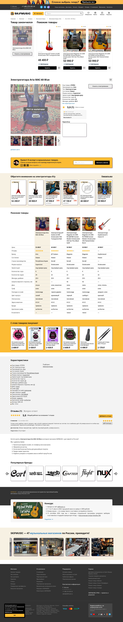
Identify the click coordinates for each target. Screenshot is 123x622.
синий (23, 392)
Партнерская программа (44, 584)
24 (25, 381)
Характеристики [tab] (19, 360)
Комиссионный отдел (94, 578)
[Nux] (104, 473)
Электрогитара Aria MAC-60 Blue (22, 48)
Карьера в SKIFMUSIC (43, 588)
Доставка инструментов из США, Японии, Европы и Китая (100, 573)
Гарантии (13, 579)
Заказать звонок (102, 163)
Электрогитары (40, 19)
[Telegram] (41, 7)
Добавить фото (15, 149)
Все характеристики (69, 103)
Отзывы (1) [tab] (16, 411)
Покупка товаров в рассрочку (97, 576)
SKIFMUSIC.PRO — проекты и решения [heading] (98, 593)
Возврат (81, 7)
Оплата (75, 7)
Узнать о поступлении (22, 54)
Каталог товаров (15, 572)
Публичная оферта (68, 577)
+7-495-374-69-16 (28, 6)
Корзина (109, 14)
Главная (13, 19)
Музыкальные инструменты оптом (46, 586)
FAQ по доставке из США (70, 574)
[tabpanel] (61, 383)
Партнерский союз (42, 577)
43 (34, 385)
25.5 (25, 383)
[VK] (27, 165)
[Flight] (87, 473)
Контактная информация (71, 584)
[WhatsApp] (21, 165)
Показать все (106, 176)
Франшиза (102, 7)
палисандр (27, 390)
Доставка (69, 7)
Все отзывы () (67, 117)
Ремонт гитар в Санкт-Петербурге (98, 583)
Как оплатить (14, 574)
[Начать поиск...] (81, 13)
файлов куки (8, 612)
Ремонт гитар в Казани (94, 585)
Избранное (88, 14)
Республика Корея (33, 373)
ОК (15, 615)
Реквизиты (40, 581)
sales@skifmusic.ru (28, 8)
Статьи (13, 581)
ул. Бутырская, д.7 (15, 8)
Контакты (109, 7)
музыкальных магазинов (46, 533)
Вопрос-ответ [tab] (31, 411)
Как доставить (15, 577)
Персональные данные (69, 579)
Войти (95, 14)
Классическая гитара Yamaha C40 (89, 515)
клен (17, 388)
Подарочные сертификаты (18, 586)
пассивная (24, 394)
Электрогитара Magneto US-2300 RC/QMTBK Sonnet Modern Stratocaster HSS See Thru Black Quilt (74, 56)
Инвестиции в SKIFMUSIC (44, 591)
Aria (74, 87)
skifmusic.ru (61, 507)
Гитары (30, 19)
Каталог (39, 13)
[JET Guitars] (52, 473)
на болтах (27, 400)
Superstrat (26, 375)
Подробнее (48, 519)
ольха (17, 386)
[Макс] (48, 7)
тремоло (20, 398)
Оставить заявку (67, 572)
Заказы (102, 14)
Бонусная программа (17, 588)
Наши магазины (60, 7)
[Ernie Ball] (35, 473)
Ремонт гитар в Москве (95, 580)
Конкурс (13, 584)
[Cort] (18, 473)
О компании (94, 7)
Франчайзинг (40, 579)
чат (40, 165)
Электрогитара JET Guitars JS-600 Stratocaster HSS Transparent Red (49, 54)
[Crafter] (70, 473)
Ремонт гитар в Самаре (95, 588)
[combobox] (64, 13)
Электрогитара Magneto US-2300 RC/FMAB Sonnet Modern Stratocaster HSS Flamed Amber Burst (99, 56)
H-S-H (25, 396)
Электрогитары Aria (55, 19)
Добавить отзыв (105, 416)
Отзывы (87, 7)
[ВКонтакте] (45, 7)
